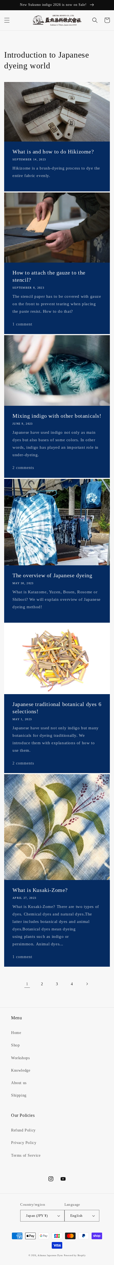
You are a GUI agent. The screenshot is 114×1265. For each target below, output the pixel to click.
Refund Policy (23, 1130)
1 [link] (27, 984)
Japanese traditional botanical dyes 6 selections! (56, 707)
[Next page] (87, 984)
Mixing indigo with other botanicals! (57, 416)
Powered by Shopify (75, 1255)
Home (16, 1033)
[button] (7, 20)
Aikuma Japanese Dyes (50, 1255)
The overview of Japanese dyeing (52, 575)
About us (19, 1083)
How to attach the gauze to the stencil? (49, 276)
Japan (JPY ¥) (37, 1215)
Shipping (19, 1095)
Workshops (20, 1058)
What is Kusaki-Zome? (40, 890)
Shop (15, 1045)
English (76, 1215)
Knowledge (20, 1070)
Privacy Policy (23, 1143)
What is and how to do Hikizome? (53, 151)
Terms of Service (26, 1155)
